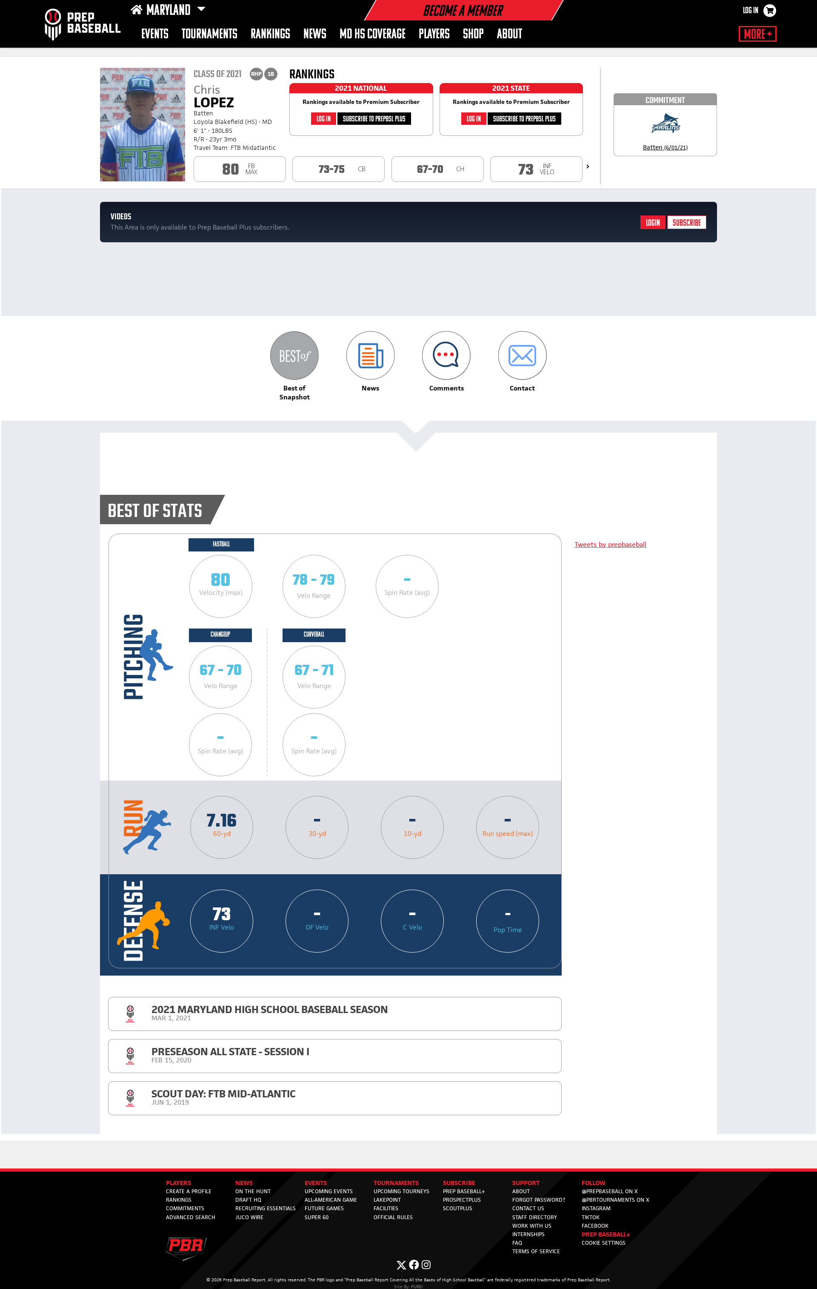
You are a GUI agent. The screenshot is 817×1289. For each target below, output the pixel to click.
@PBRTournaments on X (615, 1199)
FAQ (517, 1242)
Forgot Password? (538, 1199)
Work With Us (531, 1225)
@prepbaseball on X (610, 1191)
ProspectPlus (462, 1199)
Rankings (178, 1199)
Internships (528, 1234)
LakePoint (387, 1199)
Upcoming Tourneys (401, 1191)
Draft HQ (248, 1199)
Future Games (324, 1208)
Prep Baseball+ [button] (606, 1234)
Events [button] (155, 35)
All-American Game (331, 1199)
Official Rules (393, 1217)
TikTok (591, 1217)
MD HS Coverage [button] (373, 35)
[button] (294, 366)
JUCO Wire (249, 1217)
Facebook (595, 1225)
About (509, 35)
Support (526, 1183)
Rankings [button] (270, 35)
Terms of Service (536, 1251)
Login (653, 223)
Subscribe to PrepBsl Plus (374, 119)
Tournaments (209, 35)
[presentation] (587, 166)
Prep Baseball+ (464, 1191)
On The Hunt (253, 1191)
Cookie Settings (604, 1242)
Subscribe (687, 223)
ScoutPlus (457, 1208)
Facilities (386, 1208)
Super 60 (317, 1217)
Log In (750, 11)
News (314, 35)
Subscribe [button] (459, 1183)
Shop (473, 35)
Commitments (185, 1208)
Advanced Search (190, 1217)
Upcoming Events (329, 1191)
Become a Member (462, 12)
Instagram (596, 1208)
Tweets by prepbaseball (610, 544)
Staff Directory (534, 1217)
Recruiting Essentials (265, 1208)
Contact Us (528, 1208)
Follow (594, 1183)
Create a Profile (188, 1191)
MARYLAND (169, 11)
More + (757, 35)
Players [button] (434, 35)
